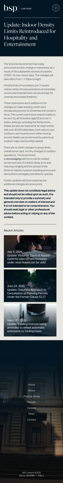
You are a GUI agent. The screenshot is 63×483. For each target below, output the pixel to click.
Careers (31, 408)
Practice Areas (32, 396)
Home (31, 384)
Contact (31, 419)
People (31, 402)
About (31, 390)
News (31, 413)
